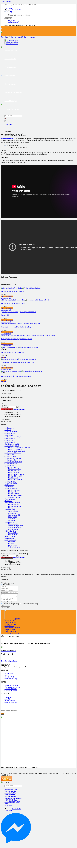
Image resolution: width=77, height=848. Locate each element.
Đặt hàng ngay (5, 607)
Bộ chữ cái (8, 430)
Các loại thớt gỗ (10, 442)
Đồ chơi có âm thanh (14, 469)
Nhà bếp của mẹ (10, 510)
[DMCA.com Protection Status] (6, 780)
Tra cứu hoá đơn (10, 701)
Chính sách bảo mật (11, 679)
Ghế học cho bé (9, 485)
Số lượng (6, 407)
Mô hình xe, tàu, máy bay (12, 503)
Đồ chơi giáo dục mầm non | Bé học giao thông (16, 376)
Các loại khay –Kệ (14, 515)
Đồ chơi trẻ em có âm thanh (13, 462)
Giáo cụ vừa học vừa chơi (16, 451)
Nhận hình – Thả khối (15, 495)
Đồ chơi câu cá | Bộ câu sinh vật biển (13, 303)
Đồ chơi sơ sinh (13, 478)
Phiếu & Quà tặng (10, 531)
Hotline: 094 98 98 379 (12, 685)
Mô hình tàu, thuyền (14, 506)
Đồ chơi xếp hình (10, 481)
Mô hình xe (8, 501)
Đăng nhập (8, 18)
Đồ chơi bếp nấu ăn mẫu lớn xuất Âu (12, 352)
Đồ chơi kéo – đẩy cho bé (13, 453)
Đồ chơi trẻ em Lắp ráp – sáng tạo (19, 447)
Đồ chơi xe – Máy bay (28, 37)
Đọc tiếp (3, 357)
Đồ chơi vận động (14, 37)
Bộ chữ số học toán (11, 432)
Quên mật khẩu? (13, 22)
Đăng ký (7, 699)
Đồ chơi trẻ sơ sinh (11, 463)
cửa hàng (8, 8)
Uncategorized (9, 538)
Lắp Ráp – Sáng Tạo (11, 620)
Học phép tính (9, 487)
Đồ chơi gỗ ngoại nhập (12, 446)
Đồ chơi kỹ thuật (10, 455)
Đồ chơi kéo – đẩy (14, 471)
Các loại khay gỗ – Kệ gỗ (13, 437)
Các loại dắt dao (10, 433)
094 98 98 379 (16, 10)
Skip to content (6, 2)
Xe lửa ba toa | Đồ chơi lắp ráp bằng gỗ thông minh (17, 362)
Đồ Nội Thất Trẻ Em (11, 483)
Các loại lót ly (12, 517)
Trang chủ (4, 37)
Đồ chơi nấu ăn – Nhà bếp (13, 458)
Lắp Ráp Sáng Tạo (11, 789)
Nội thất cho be (9, 522)
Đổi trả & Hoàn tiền (11, 690)
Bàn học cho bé (9, 428)
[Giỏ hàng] (8, 12)
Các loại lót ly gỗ (10, 439)
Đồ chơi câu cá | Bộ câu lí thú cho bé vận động (16, 327)
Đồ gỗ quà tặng (13, 533)
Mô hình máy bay (10, 499)
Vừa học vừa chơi (10, 540)
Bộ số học (11, 543)
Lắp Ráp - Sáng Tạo (11, 488)
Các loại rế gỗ (9, 440)
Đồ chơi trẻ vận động (15, 449)
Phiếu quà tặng (13, 534)
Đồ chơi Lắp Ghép (10, 456)
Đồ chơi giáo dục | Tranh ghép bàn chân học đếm (16, 339)
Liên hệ (7, 675)
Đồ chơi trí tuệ (9, 465)
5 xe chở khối (5, 315)
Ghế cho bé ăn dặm (14, 527)
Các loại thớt (12, 520)
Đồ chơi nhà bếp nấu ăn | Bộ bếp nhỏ (12, 291)
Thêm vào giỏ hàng (7, 296)
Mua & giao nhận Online (12, 687)
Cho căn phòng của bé (12, 444)
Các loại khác (9, 435)
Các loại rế (11, 518)
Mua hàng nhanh (6, 298)
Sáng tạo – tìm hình (14, 497)
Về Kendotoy (9, 673)
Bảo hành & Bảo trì (11, 689)
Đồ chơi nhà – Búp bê (11, 460)
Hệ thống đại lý (9, 677)
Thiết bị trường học (11, 536)
